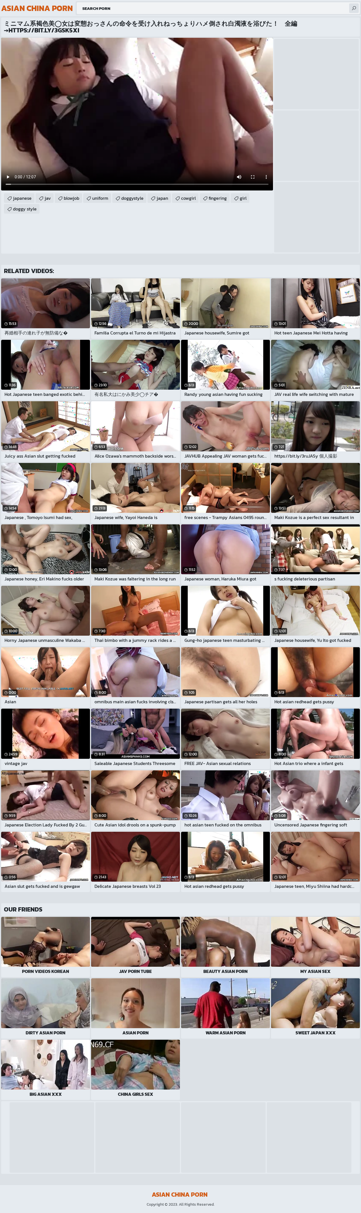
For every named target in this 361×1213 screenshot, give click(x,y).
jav (48, 198)
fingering (218, 198)
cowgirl (188, 198)
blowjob (71, 198)
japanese (22, 198)
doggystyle (132, 198)
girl (243, 198)
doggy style (25, 208)
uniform (100, 198)
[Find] (354, 8)
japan (162, 198)
